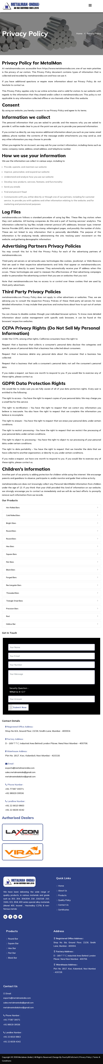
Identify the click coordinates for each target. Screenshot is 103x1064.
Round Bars (11, 531)
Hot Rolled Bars (13, 507)
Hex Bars (10, 546)
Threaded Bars (12, 593)
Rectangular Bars (13, 585)
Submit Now (20, 707)
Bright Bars (11, 523)
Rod (8, 616)
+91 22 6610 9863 (14, 805)
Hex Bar (12, 948)
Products (62, 895)
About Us (62, 890)
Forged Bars (11, 577)
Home (79, 33)
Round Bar (13, 938)
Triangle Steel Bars (14, 601)
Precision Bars (12, 608)
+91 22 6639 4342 (14, 809)
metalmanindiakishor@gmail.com (20, 776)
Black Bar (12, 958)
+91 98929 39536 (14, 793)
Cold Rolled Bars (13, 515)
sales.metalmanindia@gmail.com (20, 772)
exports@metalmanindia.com (19, 768)
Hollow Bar (11, 624)
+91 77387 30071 (14, 789)
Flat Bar (12, 953)
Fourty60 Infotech (70, 1057)
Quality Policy (64, 900)
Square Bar (13, 943)
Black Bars (10, 570)
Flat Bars (10, 562)
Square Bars (11, 554)
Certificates (63, 909)
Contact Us (63, 905)
